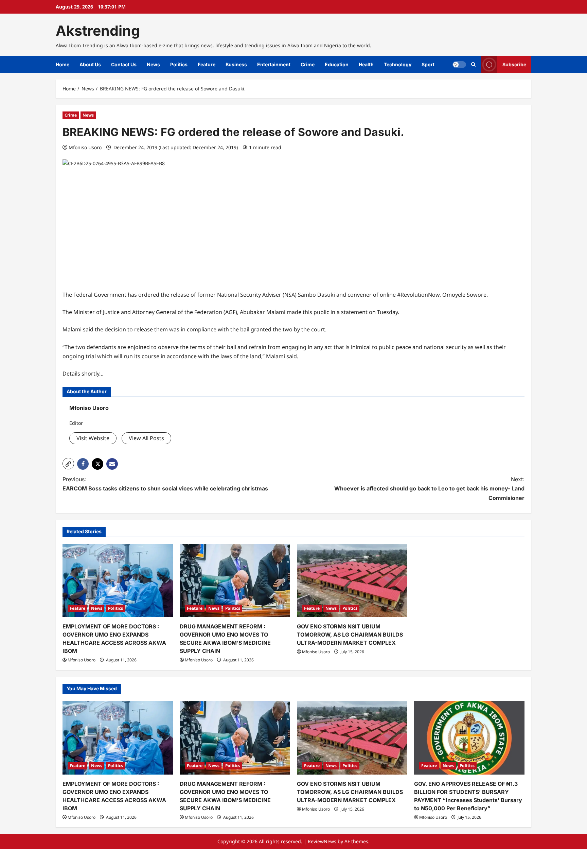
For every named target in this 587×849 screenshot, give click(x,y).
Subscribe (514, 64)
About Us (90, 64)
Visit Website (92, 438)
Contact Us (124, 64)
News (153, 64)
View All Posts (146, 438)
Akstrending (98, 30)
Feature (206, 64)
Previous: (165, 484)
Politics (179, 64)
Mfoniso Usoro (85, 147)
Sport (428, 64)
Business (236, 64)
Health (366, 64)
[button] (68, 463)
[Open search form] (473, 64)
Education (337, 64)
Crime (308, 64)
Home (62, 64)
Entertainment (273, 64)
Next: (429, 488)
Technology (397, 64)
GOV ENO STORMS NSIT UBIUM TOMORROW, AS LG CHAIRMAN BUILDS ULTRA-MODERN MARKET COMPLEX (350, 634)
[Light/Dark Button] (459, 64)
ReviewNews (322, 841)
